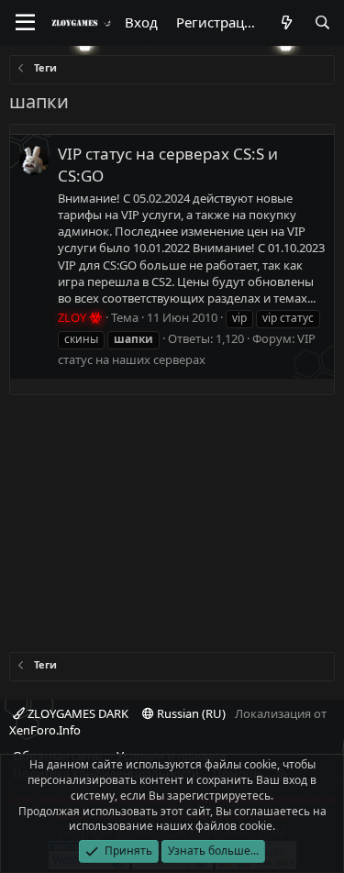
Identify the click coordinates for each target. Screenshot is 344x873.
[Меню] (25, 23)
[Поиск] (322, 22)
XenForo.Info (45, 730)
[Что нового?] (286, 22)
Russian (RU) (190, 713)
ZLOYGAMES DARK (76, 713)
